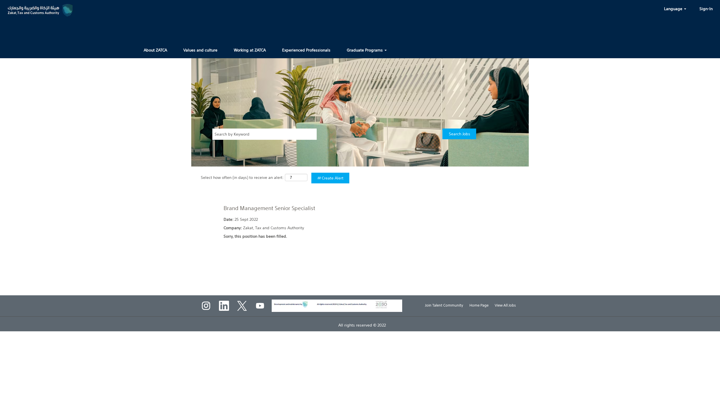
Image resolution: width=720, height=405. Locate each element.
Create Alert (332, 178)
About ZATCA (155, 50)
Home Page (479, 305)
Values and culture (200, 50)
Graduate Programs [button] (365, 50)
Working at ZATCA (250, 50)
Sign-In (706, 9)
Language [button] (673, 9)
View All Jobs (505, 305)
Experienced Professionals (306, 50)
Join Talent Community (444, 305)
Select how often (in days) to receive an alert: (242, 177)
